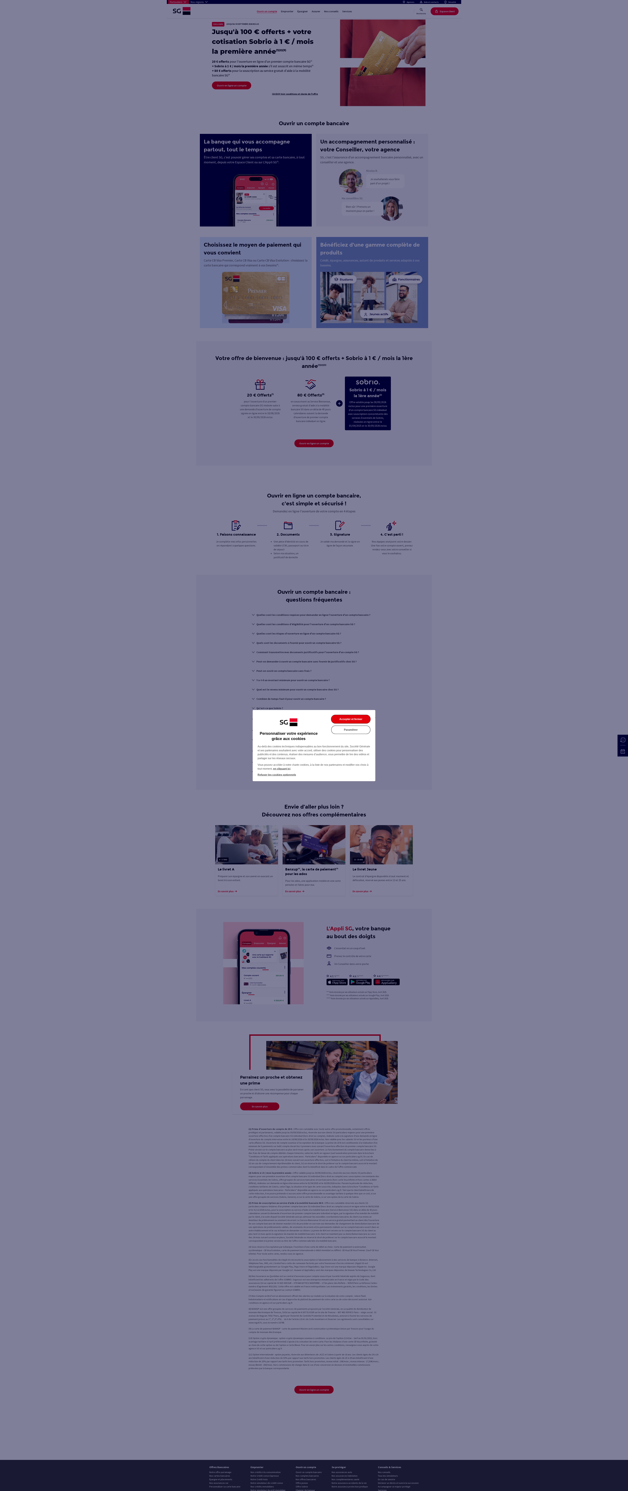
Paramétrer (351, 729)
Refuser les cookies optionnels (277, 774)
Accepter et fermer (350, 719)
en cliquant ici (281, 768)
